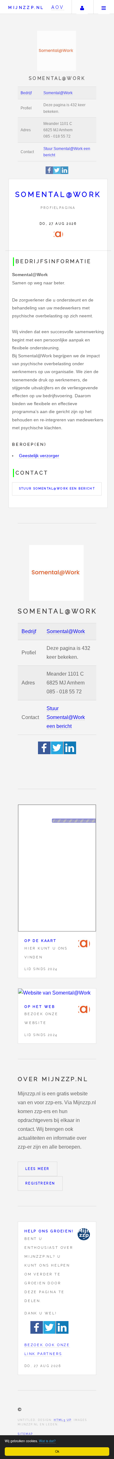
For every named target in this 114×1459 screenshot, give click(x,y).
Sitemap (25, 1434)
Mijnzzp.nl (26, 7)
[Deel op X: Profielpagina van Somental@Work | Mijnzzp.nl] (57, 173)
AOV (57, 7)
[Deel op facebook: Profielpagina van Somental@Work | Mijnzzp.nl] (50, 173)
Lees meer (37, 1168)
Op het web (39, 1006)
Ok (57, 1451)
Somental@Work (58, 93)
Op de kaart (40, 940)
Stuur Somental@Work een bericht (57, 488)
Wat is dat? (47, 1440)
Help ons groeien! (49, 1231)
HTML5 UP (62, 1420)
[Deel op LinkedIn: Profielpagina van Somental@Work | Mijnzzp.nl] (64, 173)
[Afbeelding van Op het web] (57, 993)
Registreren (40, 1183)
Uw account (82, 7)
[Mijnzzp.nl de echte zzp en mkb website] (57, 51)
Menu (104, 7)
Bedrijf (26, 93)
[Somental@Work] (58, 234)
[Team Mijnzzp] (84, 1234)
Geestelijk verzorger (39, 455)
